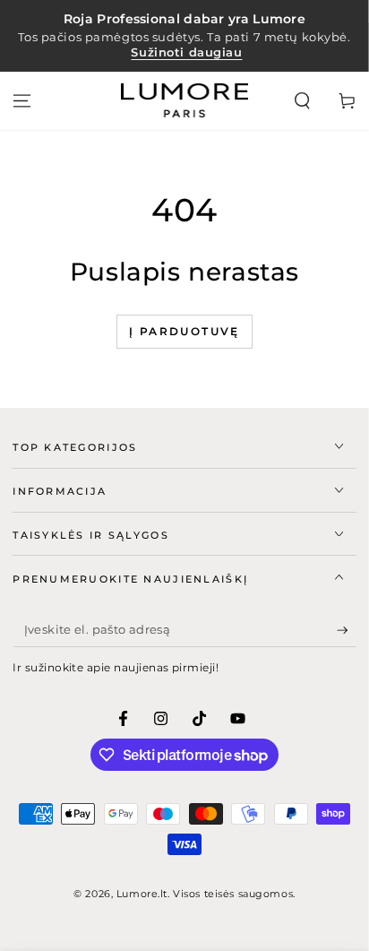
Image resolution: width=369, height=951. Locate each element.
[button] (302, 100)
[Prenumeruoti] (346, 630)
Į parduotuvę (184, 331)
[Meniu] (22, 100)
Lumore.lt (141, 893)
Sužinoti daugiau (186, 52)
